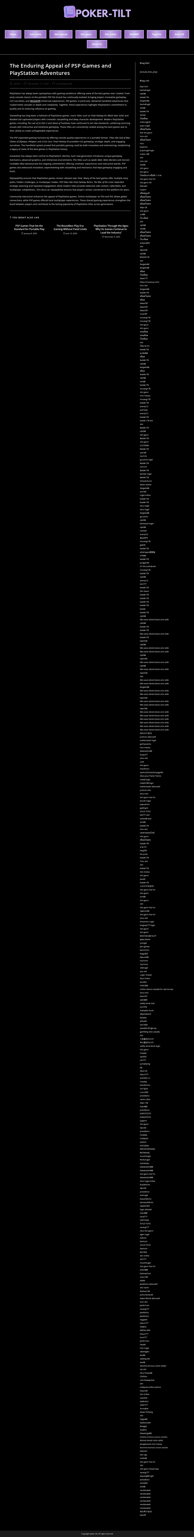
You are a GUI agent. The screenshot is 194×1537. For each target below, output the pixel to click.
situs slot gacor (146, 1230)
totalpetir (144, 1138)
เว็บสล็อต (144, 118)
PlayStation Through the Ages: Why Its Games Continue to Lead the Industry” (111, 229)
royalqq (143, 1081)
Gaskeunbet (145, 1422)
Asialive (143, 1429)
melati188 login (147, 783)
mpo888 (143, 1106)
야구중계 (144, 1088)
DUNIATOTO (145, 1117)
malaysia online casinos (150, 1387)
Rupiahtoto (145, 1184)
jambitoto (144, 1312)
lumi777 (143, 1337)
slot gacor (144, 168)
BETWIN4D (145, 1152)
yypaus (143, 1141)
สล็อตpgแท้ (145, 193)
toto (142, 143)
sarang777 (144, 1227)
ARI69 (142, 1280)
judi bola (144, 410)
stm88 (143, 822)
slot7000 (143, 1024)
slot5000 (143, 1483)
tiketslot (143, 1451)
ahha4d (143, 1021)
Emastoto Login (147, 921)
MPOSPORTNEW (147, 1149)
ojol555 (143, 1056)
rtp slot (143, 1369)
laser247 (143, 996)
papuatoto (145, 804)
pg (141, 1067)
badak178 (144, 97)
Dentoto (143, 1241)
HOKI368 (144, 985)
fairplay (143, 1017)
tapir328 (143, 640)
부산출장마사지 (147, 1042)
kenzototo (144, 950)
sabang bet (145, 1358)
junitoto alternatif (148, 736)
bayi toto (144, 86)
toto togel (144, 1348)
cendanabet (145, 1490)
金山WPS (144, 537)
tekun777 (144, 1074)
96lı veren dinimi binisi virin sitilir (154, 619)
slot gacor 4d (145, 182)
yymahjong (145, 1063)
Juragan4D (144, 562)
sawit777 (144, 1404)
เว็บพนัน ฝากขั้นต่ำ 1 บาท (150, 175)
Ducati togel (145, 800)
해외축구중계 (146, 1511)
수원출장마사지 (147, 1038)
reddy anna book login (150, 1046)
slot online (144, 1255)
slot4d (143, 115)
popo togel (145, 125)
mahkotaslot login (148, 740)
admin (17, 83)
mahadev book (147, 1010)
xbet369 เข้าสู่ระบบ (148, 1028)
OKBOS (143, 1326)
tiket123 (143, 1071)
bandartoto (145, 1085)
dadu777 (144, 278)
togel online (145, 495)
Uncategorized (64, 83)
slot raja (143, 1454)
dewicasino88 (146, 751)
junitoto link (145, 790)
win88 (142, 1355)
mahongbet (145, 122)
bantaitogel (145, 90)
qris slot (143, 971)
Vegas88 (143, 1419)
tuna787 (143, 314)
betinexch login (147, 523)
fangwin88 (144, 100)
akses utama (145, 484)
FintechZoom (146, 481)
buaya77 (144, 754)
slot (141, 157)
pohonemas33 (146, 1294)
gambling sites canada (150, 1031)
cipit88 (143, 93)
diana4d (143, 186)
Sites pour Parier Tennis (150, 776)
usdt (142, 761)
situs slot (144, 758)
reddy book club (147, 1003)
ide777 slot (145, 815)
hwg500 (143, 850)
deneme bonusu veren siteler (153, 1365)
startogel (144, 1195)
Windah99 (35, 101)
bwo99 (143, 1515)
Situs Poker (145, 978)
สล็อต (142, 271)
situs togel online (147, 1181)
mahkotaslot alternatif (150, 786)
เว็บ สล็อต (144, 218)
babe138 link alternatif (150, 1298)
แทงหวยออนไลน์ (147, 832)
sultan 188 (144, 154)
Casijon (143, 189)
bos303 (143, 982)
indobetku (144, 1163)
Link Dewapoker (147, 1380)
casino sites (145, 1099)
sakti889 (143, 999)
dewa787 (144, 303)
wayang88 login (147, 1476)
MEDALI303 (145, 1330)
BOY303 (143, 1252)
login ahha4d (146, 1209)
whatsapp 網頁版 (147, 552)
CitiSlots (143, 1376)
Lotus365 (144, 1092)
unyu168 (144, 1277)
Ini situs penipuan (148, 566)
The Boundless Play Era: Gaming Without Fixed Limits (70, 227)
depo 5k (143, 207)
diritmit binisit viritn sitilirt (151, 1440)
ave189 (143, 452)
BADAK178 (144, 257)
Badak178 (144, 427)
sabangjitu (144, 1351)
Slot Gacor (144, 591)
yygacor (143, 1120)
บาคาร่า (143, 847)
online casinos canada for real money (156, 989)
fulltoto (143, 1237)
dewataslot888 (146, 1166)
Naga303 (144, 953)
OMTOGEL (144, 1220)
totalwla (143, 1134)
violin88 (143, 1458)
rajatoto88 (144, 911)
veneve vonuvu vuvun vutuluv (153, 1437)
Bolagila (143, 1426)
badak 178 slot (146, 420)
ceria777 (143, 1216)
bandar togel (145, 473)
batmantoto (145, 1273)
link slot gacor (146, 132)
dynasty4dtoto (146, 1202)
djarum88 (144, 957)
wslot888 (144, 1269)
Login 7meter (146, 975)
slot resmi (144, 1287)
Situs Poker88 (146, 1373)
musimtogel (145, 1156)
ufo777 (143, 1060)
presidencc (145, 1095)
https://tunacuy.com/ (149, 282)
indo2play (144, 1145)
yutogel (143, 943)
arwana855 (145, 243)
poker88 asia (145, 818)
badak (143, 609)
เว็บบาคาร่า (145, 346)
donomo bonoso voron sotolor (154, 1447)
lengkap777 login (147, 925)
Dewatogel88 (146, 1433)
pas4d (142, 879)
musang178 (145, 317)
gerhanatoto (145, 744)
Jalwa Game (145, 939)
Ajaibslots (144, 1401)
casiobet (143, 1397)
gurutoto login (146, 459)
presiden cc (145, 1078)
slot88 (142, 107)
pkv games (145, 946)
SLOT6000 (144, 445)
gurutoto (144, 516)
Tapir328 (143, 250)
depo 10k (144, 1102)
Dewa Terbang (146, 1412)
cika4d (143, 1344)
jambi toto (144, 1305)
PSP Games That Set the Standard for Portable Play (29, 227)
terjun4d (144, 1390)
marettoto (144, 768)
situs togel (144, 505)
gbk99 (142, 545)
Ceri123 (143, 456)
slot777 (143, 584)
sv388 (142, 214)
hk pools (144, 854)
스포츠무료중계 (147, 886)
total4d (143, 1053)
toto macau (145, 395)
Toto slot (144, 861)
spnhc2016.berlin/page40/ (151, 772)
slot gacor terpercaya (149, 1468)
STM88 (143, 555)
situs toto (144, 793)
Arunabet (144, 1408)
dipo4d (143, 1127)
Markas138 (145, 1291)
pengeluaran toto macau (151, 1444)
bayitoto (144, 147)
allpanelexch (145, 1014)
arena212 (144, 406)
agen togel (144, 1234)
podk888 (144, 353)
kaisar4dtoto (145, 1198)
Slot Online (145, 872)
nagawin (143, 1319)
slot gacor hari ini (147, 179)
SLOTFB (143, 1007)
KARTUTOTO (145, 1113)
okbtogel (144, 967)
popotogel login (147, 150)
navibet (143, 530)
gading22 (144, 808)
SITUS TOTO (145, 811)
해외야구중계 (146, 733)
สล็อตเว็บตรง (145, 129)
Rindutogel (145, 1159)
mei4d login (145, 779)
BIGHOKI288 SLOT (148, 935)
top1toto (144, 960)
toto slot (144, 136)
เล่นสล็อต (144, 331)
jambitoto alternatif (148, 1284)
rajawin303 (145, 1205)
